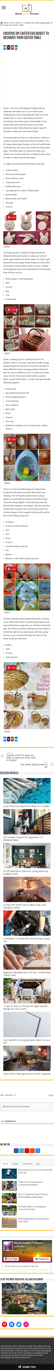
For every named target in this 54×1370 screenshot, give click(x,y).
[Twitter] (21, 1150)
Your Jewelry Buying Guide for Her (34, 764)
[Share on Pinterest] (12, 47)
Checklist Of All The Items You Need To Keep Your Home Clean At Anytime (21, 756)
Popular (15, 1164)
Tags (38, 1164)
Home (5, 23)
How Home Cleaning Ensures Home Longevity (27, 1073)
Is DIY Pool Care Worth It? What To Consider (26, 806)
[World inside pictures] (27, 8)
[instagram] (37, 1150)
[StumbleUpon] (32, 1150)
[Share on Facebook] (4, 47)
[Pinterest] (27, 1150)
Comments (27, 1164)
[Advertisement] (27, 79)
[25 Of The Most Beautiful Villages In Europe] (24, 1298)
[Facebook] (16, 1150)
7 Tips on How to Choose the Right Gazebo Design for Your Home (25, 1007)
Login (50, 1095)
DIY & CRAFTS (16, 23)
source (6, 246)
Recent (5, 1164)
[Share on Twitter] (8, 47)
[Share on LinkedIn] (16, 47)
